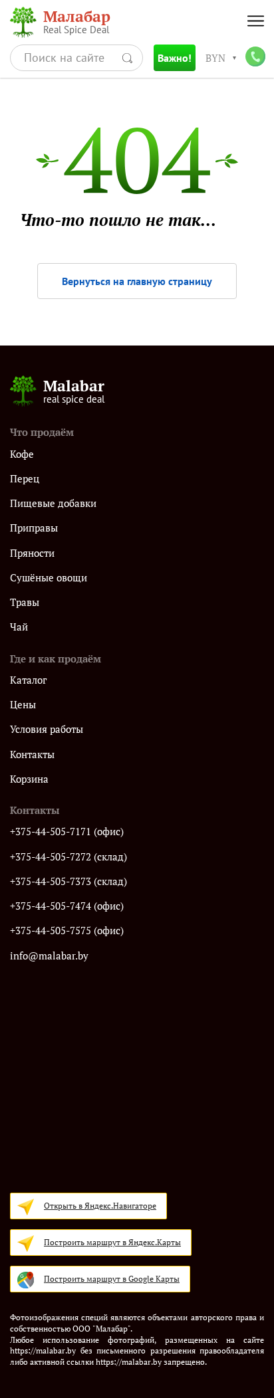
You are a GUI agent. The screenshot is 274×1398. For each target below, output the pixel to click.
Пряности (32, 553)
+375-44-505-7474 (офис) (67, 906)
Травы (24, 602)
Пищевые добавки (53, 503)
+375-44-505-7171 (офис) (67, 831)
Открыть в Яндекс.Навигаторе (100, 1206)
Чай (19, 627)
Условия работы (46, 729)
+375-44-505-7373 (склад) (68, 881)
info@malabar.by (49, 955)
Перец (24, 478)
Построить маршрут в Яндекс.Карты (112, 1242)
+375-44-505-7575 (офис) (67, 930)
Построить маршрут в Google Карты (112, 1279)
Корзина (29, 779)
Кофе (22, 454)
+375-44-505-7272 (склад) (68, 856)
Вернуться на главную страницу (137, 281)
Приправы (34, 528)
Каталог (28, 680)
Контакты (32, 754)
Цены (23, 704)
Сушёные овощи (48, 577)
